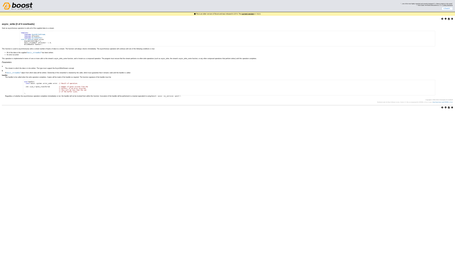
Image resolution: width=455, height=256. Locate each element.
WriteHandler (37, 38)
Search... (448, 8)
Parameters (7, 62)
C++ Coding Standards (446, 5)
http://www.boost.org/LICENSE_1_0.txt (442, 102)
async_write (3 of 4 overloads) (18, 24)
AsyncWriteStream (38, 34)
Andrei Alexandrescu (433, 5)
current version (248, 14)
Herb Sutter (421, 5)
